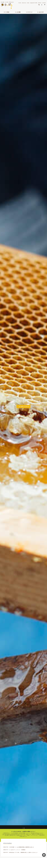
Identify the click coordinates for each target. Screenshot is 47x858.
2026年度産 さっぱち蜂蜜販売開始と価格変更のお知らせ (21, 847)
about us (24, 2)
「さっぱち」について (23, 406)
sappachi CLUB (33, 2)
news (28, 2)
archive (39, 2)
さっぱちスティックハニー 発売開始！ (17, 849)
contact (44, 2)
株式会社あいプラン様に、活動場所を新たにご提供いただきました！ (23, 852)
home (19, 2)
